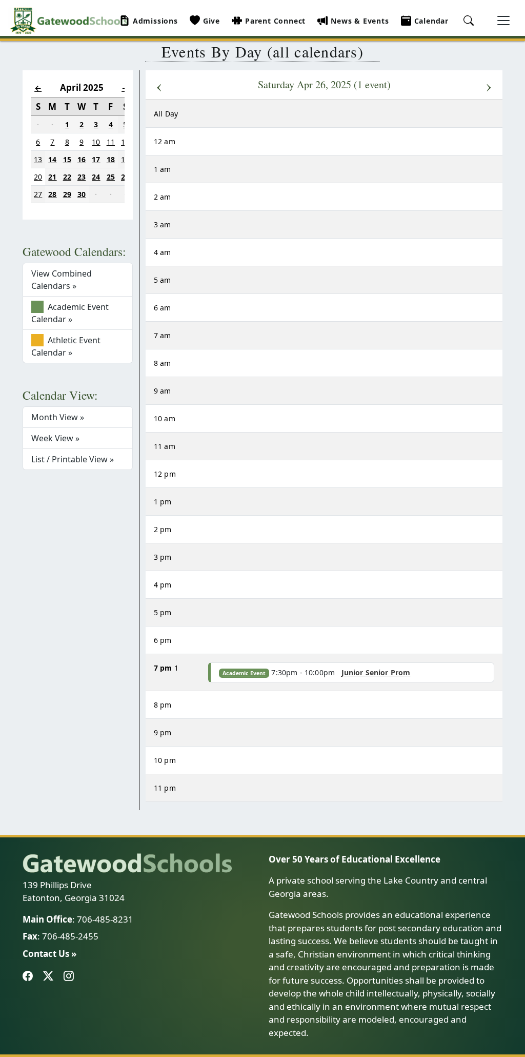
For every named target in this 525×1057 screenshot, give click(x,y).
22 (67, 177)
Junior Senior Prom (376, 672)
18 (111, 159)
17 (96, 159)
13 (38, 159)
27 (38, 194)
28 (52, 194)
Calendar (431, 21)
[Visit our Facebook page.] (30, 976)
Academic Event (244, 673)
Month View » (57, 417)
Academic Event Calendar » (70, 313)
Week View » (55, 438)
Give (211, 21)
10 (96, 142)
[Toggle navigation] (503, 20)
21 (52, 177)
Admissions (155, 21)
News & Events (360, 21)
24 (96, 177)
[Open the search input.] (470, 24)
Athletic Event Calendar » (65, 346)
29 (67, 194)
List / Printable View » (72, 459)
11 (111, 142)
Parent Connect (275, 21)
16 (81, 159)
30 (81, 194)
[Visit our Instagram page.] (71, 976)
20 (38, 177)
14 (52, 159)
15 (67, 159)
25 (111, 177)
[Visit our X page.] (50, 976)
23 (81, 177)
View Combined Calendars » (61, 279)
